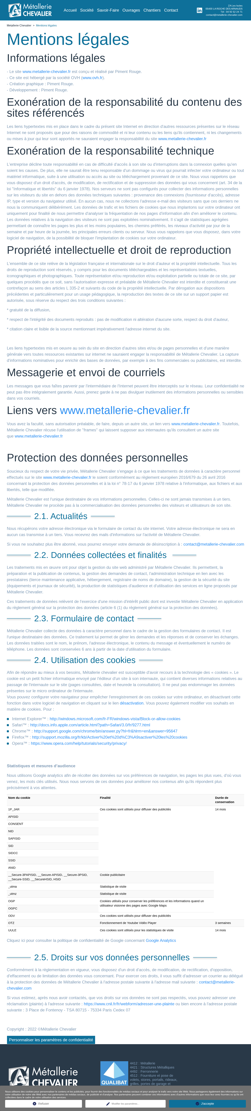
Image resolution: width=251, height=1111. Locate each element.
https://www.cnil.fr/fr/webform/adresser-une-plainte (129, 1004)
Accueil (70, 10)
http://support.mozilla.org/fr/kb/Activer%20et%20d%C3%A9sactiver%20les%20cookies (109, 737)
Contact (171, 10)
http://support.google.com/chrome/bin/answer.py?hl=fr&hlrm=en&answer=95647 (105, 731)
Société (87, 10)
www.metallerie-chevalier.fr (47, 71)
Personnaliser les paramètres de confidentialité (51, 1040)
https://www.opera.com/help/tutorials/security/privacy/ (79, 743)
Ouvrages (131, 10)
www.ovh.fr (92, 77)
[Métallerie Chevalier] (30, 15)
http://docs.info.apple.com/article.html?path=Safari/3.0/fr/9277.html (90, 725)
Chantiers (152, 10)
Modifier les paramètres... (125, 1103)
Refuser (43, 1103)
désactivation (131, 703)
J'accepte (207, 1103)
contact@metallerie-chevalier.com (224, 14)
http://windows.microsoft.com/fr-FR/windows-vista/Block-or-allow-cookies (115, 718)
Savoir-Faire (108, 10)
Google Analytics (161, 940)
